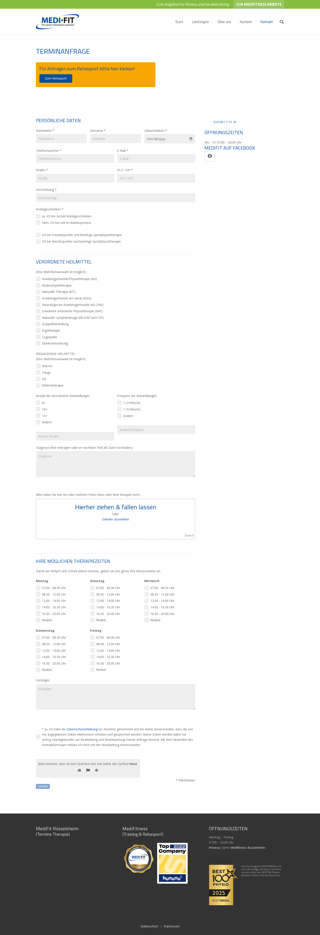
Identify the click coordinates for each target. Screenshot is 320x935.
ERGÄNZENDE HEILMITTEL (55, 354)
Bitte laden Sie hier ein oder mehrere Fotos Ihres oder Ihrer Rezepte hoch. (88, 495)
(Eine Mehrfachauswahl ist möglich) (61, 272)
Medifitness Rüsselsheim (247, 848)
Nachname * (45, 130)
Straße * (42, 170)
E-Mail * (122, 151)
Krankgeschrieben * (50, 209)
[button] (212, 22)
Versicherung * (46, 189)
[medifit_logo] (57, 21)
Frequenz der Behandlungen (137, 396)
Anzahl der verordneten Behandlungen (63, 396)
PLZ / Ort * (125, 170)
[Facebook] (209, 156)
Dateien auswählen (115, 519)
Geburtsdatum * (155, 130)
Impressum (172, 926)
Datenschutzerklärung (82, 729)
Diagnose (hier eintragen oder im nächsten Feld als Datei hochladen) (84, 448)
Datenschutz (149, 926)
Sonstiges (43, 680)
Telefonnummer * (48, 151)
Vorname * (98, 130)
